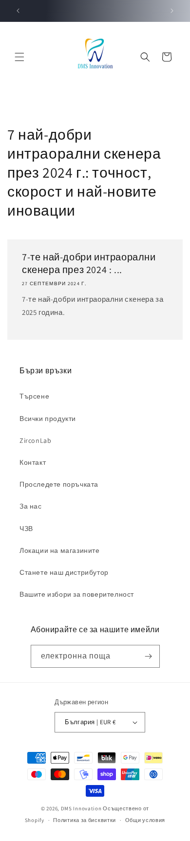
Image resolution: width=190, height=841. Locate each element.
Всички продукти (47, 418)
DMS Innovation (81, 808)
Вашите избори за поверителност (76, 594)
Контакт (32, 462)
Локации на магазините (59, 550)
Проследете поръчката (58, 484)
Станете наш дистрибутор (64, 572)
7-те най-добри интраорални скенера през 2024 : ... (89, 263)
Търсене (34, 396)
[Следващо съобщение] (172, 10)
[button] (19, 57)
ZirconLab (35, 440)
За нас (30, 506)
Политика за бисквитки (84, 820)
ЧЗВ (26, 528)
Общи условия (145, 820)
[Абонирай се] (148, 656)
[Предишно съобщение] (18, 10)
